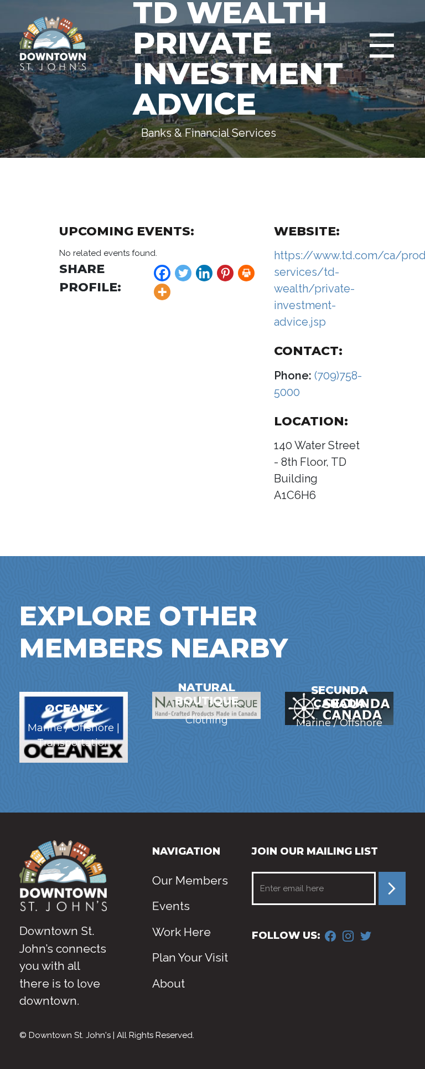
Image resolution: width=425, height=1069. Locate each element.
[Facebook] (162, 273)
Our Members (190, 880)
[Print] (246, 273)
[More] (162, 292)
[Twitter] (183, 273)
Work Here (181, 932)
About (168, 983)
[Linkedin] (204, 273)
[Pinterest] (225, 273)
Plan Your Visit (190, 957)
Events (171, 906)
